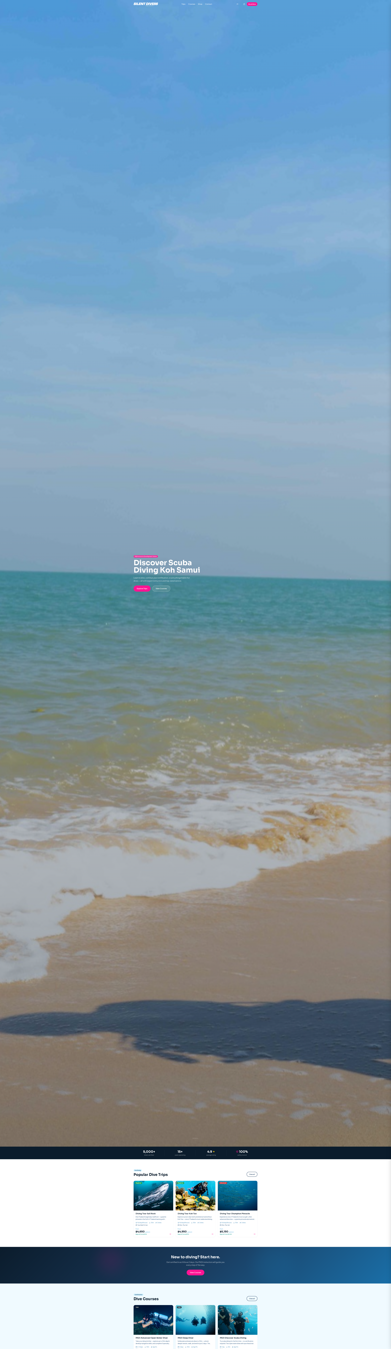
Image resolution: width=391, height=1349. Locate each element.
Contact (208, 4)
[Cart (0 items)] (244, 4)
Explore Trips (142, 588)
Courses (191, 4)
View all (252, 1174)
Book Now (252, 4)
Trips (183, 4)
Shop (200, 4)
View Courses (161, 588)
